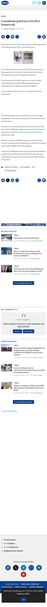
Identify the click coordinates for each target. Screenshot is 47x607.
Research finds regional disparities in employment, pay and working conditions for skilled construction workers (29, 351)
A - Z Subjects (9, 543)
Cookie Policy (7, 587)
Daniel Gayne (38, 357)
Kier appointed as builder (32, 132)
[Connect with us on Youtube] (23, 574)
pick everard (25, 167)
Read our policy (23, 593)
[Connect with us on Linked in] (23, 568)
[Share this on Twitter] (8, 37)
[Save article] (44, 37)
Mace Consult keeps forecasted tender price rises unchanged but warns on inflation (28, 253)
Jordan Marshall (9, 29)
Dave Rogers (38, 241)
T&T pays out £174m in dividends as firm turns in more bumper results (29, 269)
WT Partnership (10, 171)
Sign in (16, 32)
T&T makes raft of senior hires (26, 237)
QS (33, 167)
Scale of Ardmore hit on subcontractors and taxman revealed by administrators (29, 370)
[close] (45, 32)
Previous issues (10, 540)
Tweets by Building (9, 411)
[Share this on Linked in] (12, 37)
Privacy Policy (21, 587)
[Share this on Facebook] (3, 37)
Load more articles (23, 283)
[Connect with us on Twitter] (16, 568)
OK (23, 599)
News (3, 16)
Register (28, 331)
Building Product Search (13, 551)
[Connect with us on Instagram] (39, 568)
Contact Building (36, 587)
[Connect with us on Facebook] (8, 568)
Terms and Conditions (30, 584)
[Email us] (31, 568)
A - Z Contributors (11, 547)
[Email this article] (17, 37)
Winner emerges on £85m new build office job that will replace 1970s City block (29, 387)
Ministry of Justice (11, 167)
